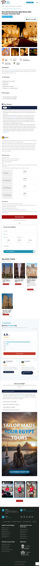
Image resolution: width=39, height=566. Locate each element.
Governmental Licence (27, 521)
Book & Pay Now (19, 217)
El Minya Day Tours (24, 538)
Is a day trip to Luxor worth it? (8, 391)
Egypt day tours (6, 132)
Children (19, 240)
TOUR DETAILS (5, 284)
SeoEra (14, 561)
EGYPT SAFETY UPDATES (16, 521)
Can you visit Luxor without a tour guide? (11, 404)
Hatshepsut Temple (20, 395)
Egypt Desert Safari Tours (6, 533)
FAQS (24, 564)
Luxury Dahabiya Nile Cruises (7, 549)
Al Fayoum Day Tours (24, 529)
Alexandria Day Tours (24, 531)
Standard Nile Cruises (6, 546)
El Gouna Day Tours (24, 536)
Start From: (8, 277)
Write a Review (20, 353)
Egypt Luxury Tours (5, 527)
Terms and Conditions (6, 521)
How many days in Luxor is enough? (10, 401)
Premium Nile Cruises (6, 551)
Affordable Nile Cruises (6, 544)
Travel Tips (34, 521)
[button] (33, 329)
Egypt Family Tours (5, 529)
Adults (8, 240)
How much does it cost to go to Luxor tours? (11, 409)
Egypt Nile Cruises (5, 531)
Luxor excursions (11, 69)
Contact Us (20, 564)
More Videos (19, 500)
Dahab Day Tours (23, 534)
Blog (16, 564)
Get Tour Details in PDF (7, 16)
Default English (30, 2)
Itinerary (7, 107)
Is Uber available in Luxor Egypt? (9, 407)
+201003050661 (8, 517)
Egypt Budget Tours (5, 536)
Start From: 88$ (31, 19)
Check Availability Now (10, 251)
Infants (30, 240)
